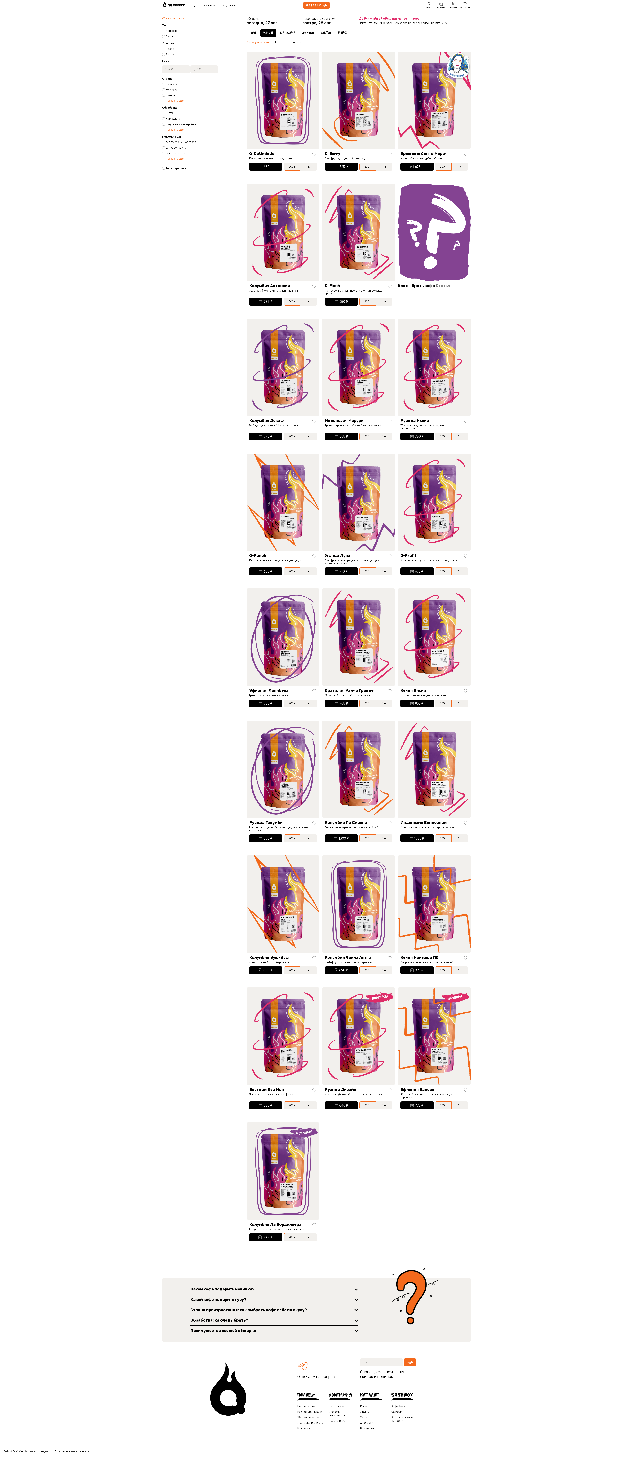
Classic (170, 48)
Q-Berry (332, 153)
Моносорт (172, 30)
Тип (164, 25)
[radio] (253, 33)
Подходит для (172, 136)
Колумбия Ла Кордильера (275, 1224)
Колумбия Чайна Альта (348, 957)
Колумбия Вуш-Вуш (269, 957)
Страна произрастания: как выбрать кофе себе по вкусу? (248, 1310)
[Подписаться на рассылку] (410, 1362)
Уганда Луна (337, 555)
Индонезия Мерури (344, 420)
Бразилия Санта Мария (424, 153)
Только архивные (176, 168)
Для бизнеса (204, 5)
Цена (165, 61)
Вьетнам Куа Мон (266, 1089)
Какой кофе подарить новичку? (222, 1289)
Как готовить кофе (310, 1412)
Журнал (229, 5)
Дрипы (364, 1412)
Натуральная (173, 118)
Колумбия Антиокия (269, 285)
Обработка (169, 107)
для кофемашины (176, 147)
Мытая (169, 113)
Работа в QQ (337, 1421)
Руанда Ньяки (414, 420)
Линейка (168, 43)
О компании (337, 1406)
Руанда (170, 95)
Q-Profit (408, 555)
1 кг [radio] (309, 166)
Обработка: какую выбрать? (219, 1320)
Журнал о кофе (308, 1417)
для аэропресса (175, 153)
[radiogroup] (359, 33)
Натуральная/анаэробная (181, 124)
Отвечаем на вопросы (317, 1376)
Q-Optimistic (261, 153)
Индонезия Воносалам (423, 822)
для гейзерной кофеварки (181, 142)
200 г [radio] (292, 166)
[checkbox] (163, 31)
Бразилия (171, 84)
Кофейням (398, 1406)
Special (170, 54)
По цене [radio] (279, 42)
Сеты (363, 1417)
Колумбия (171, 89)
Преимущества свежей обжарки (223, 1330)
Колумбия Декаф (266, 420)
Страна (167, 78)
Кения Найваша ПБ (419, 957)
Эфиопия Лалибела (269, 690)
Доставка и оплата (310, 1423)
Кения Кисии (413, 690)
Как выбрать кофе (424, 286)
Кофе (363, 1406)
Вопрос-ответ (307, 1406)
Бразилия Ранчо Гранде (349, 690)
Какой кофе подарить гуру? (218, 1299)
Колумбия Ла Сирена (346, 822)
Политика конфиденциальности (72, 1451)
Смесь (169, 36)
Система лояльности (337, 1413)
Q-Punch (257, 555)
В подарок (367, 1428)
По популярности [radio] (258, 42)
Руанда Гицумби (266, 822)
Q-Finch (332, 285)
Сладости (366, 1423)
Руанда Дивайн (340, 1089)
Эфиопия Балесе (417, 1089)
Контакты (303, 1428)
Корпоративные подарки (402, 1419)
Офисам (396, 1412)
